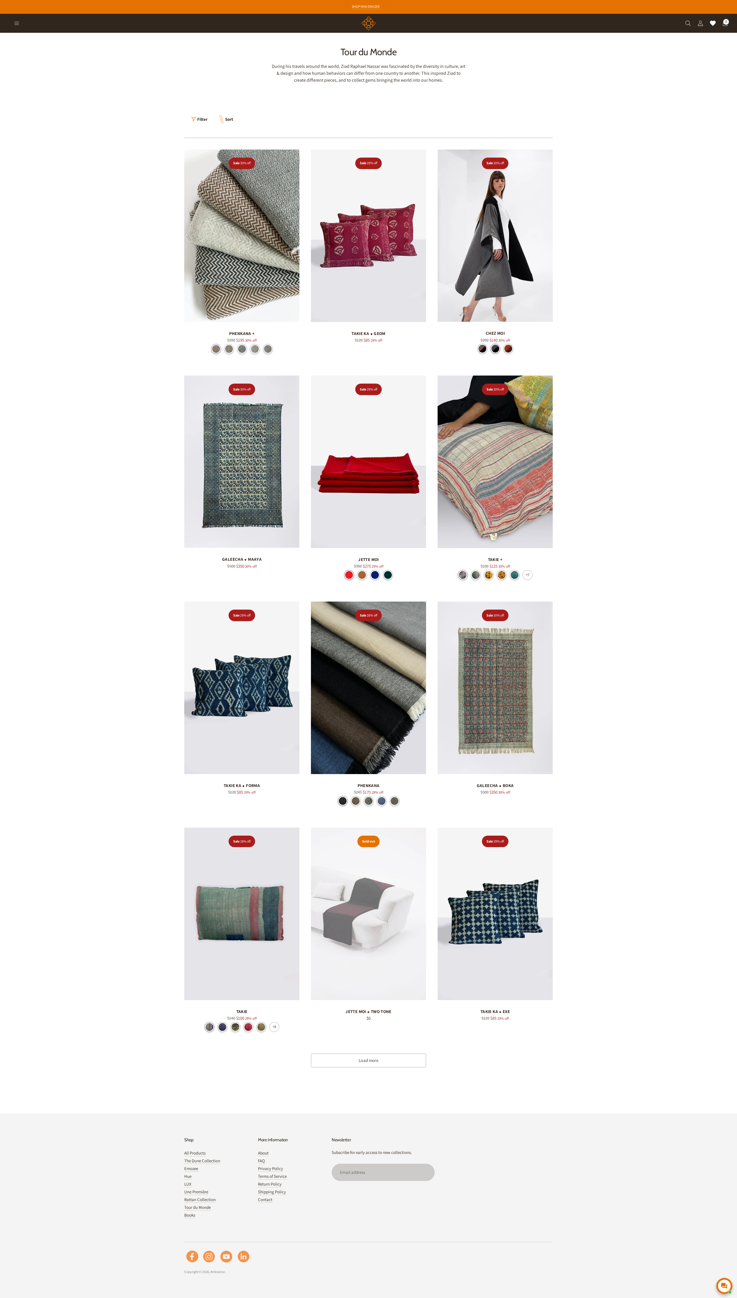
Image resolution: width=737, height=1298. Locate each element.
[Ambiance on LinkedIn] (243, 1256)
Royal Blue (375, 575)
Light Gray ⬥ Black (482, 349)
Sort (229, 119)
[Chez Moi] (495, 236)
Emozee (191, 1168)
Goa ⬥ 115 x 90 (209, 1027)
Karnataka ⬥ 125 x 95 (261, 1027)
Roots (356, 801)
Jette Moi (368, 559)
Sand (216, 349)
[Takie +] (495, 462)
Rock (229, 349)
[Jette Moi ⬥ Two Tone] (368, 914)
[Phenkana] (368, 688)
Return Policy (270, 1184)
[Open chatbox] (724, 1286)
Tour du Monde (197, 1207)
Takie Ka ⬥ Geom (368, 333)
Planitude (268, 349)
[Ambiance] (368, 23)
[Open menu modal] (14, 23)
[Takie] (241, 914)
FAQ (261, 1160)
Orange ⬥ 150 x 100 (502, 575)
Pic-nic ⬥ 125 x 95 (248, 1027)
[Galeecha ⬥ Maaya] (241, 462)
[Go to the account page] (698, 23)
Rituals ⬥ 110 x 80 (235, 1027)
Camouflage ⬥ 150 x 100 (515, 575)
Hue (187, 1176)
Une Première (196, 1191)
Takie (242, 1011)
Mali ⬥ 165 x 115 (489, 575)
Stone (242, 349)
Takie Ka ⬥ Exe (495, 1011)
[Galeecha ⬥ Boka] (495, 688)
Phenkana (369, 785)
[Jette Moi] (368, 462)
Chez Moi (495, 333)
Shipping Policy (272, 1191)
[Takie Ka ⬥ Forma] (241, 688)
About (263, 1153)
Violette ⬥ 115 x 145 (222, 1027)
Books (189, 1215)
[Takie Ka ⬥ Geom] (368, 236)
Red (349, 575)
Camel (362, 575)
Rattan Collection (200, 1199)
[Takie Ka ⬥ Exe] (495, 914)
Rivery (255, 349)
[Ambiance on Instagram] (209, 1256)
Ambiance (217, 1272)
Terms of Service (272, 1176)
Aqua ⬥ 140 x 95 (476, 575)
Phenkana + (242, 333)
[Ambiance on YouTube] (226, 1256)
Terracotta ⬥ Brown (508, 349)
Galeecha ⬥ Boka (495, 785)
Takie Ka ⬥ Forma (242, 785)
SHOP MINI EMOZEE (366, 6)
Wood (395, 801)
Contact (265, 1199)
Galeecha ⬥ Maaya (242, 559)
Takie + (495, 559)
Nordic (388, 575)
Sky (382, 801)
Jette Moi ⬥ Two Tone (368, 1011)
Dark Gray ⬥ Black (495, 349)
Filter (202, 119)
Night (343, 801)
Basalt (369, 801)
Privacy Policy (270, 1168)
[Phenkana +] (241, 236)
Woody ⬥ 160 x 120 (463, 575)
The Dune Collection (202, 1160)
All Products (195, 1153)
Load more (368, 1060)
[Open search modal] (685, 23)
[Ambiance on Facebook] (192, 1256)
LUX (187, 1184)
